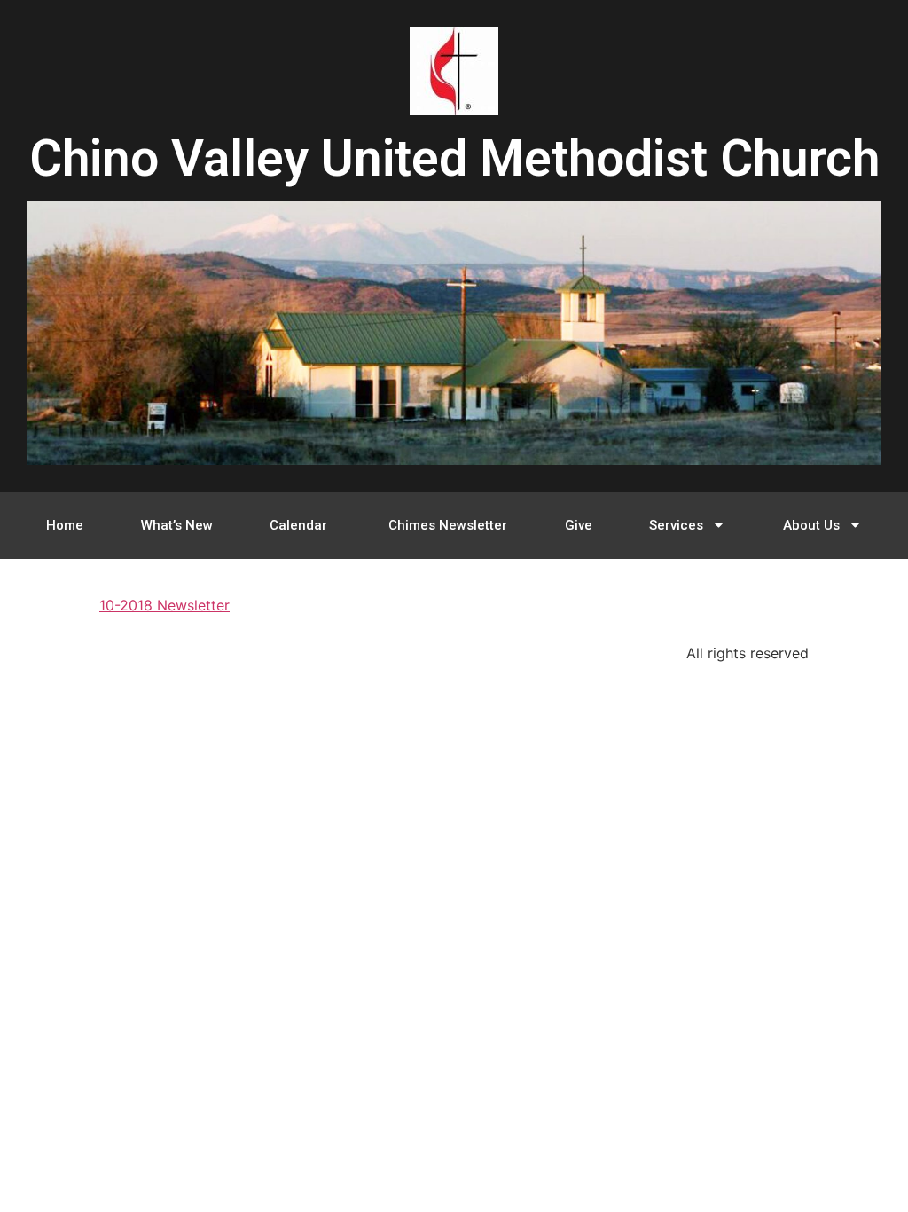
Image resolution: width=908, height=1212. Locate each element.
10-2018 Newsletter (164, 605)
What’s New (177, 525)
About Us (811, 525)
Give (578, 525)
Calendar (300, 525)
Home (64, 525)
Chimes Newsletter (447, 525)
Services (676, 525)
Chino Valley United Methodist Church (454, 158)
